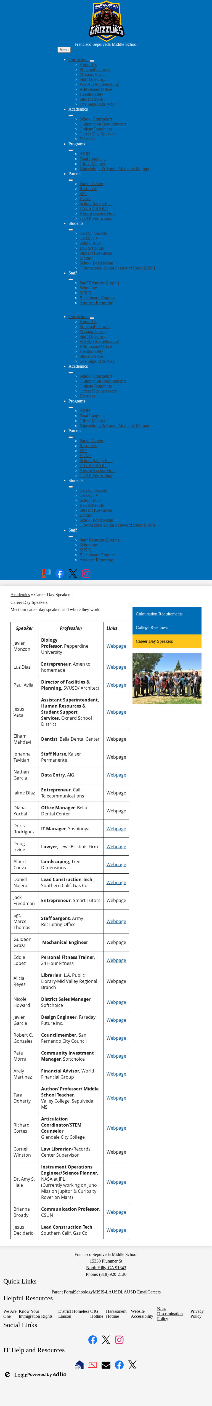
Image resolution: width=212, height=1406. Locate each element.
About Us (88, 64)
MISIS (85, 292)
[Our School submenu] (92, 61)
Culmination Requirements (103, 124)
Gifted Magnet (92, 163)
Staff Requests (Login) (99, 283)
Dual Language (93, 158)
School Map (90, 243)
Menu (64, 50)
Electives (87, 139)
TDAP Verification (96, 218)
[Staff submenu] (70, 279)
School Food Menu (96, 263)
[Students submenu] (70, 230)
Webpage (116, 646)
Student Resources (96, 253)
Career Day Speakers (98, 134)
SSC (84, 193)
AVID (85, 153)
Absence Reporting (96, 302)
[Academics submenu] (70, 115)
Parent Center (91, 183)
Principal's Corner (95, 69)
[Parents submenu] (70, 180)
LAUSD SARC (94, 208)
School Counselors (96, 119)
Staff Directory (92, 79)
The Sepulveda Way (97, 104)
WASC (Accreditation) (99, 84)
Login (15, 1375)
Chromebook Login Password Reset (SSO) (117, 268)
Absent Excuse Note (97, 213)
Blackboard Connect (97, 297)
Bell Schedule (92, 248)
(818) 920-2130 (112, 1274)
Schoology (89, 288)
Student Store (91, 99)
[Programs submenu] (70, 150)
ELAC (85, 198)
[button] (79, 316)
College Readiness (96, 129)
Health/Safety (91, 94)
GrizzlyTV (89, 238)
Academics (20, 594)
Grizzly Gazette (93, 233)
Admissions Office (96, 89)
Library (86, 258)
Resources (88, 188)
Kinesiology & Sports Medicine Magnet (114, 168)
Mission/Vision (93, 74)
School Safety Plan (96, 203)
